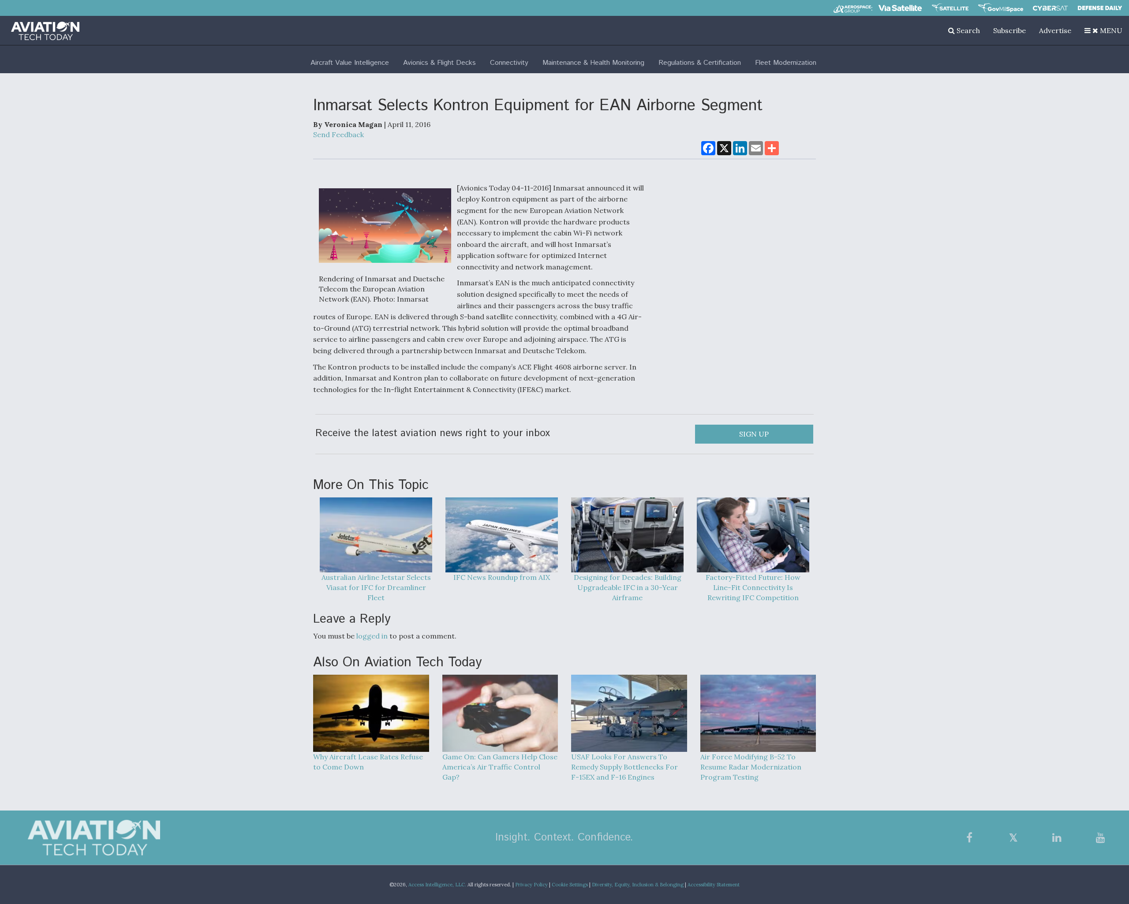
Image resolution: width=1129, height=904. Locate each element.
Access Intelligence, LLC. (437, 885)
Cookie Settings (570, 885)
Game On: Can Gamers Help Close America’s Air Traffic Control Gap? (499, 766)
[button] (1103, 30)
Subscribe (1009, 30)
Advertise (1055, 30)
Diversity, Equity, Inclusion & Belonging (638, 885)
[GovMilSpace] (1000, 8)
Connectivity (509, 63)
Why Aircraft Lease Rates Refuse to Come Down (368, 761)
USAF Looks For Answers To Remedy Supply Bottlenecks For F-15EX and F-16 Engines (624, 766)
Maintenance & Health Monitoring (593, 63)
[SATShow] (950, 8)
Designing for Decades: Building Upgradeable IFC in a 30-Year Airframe (627, 587)
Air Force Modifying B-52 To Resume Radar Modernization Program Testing (750, 766)
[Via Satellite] (900, 8)
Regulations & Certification (699, 63)
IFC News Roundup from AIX (501, 577)
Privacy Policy (531, 885)
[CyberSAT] (1050, 8)
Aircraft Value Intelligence (349, 63)
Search (967, 30)
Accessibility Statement (714, 885)
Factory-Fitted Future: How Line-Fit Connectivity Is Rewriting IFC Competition (753, 587)
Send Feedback (338, 134)
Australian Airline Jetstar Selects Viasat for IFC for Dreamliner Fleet (376, 587)
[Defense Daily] (1100, 8)
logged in (372, 635)
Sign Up (754, 434)
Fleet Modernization (785, 63)
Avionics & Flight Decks (439, 63)
